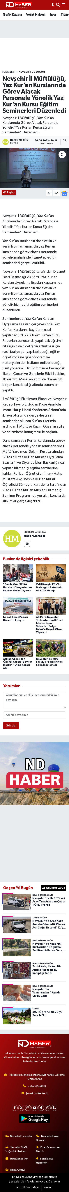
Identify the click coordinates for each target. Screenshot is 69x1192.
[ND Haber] (19, 5)
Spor (52, 14)
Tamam (47, 1187)
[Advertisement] (34, 842)
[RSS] (54, 1108)
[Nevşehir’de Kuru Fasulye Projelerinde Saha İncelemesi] (51, 647)
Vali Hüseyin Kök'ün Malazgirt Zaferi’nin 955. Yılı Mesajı (49, 587)
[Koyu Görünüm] (53, 5)
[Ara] (58, 5)
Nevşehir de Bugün (32, 72)
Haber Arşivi (17, 1170)
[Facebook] (15, 1108)
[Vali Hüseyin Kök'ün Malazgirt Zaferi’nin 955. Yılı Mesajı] (51, 573)
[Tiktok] (41, 1108)
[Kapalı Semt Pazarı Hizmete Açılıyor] (18, 605)
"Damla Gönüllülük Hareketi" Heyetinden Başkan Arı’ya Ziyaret (17, 587)
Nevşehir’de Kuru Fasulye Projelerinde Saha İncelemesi (49, 662)
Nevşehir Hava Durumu (47, 1138)
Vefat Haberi (35, 14)
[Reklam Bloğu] (34, 773)
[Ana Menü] (63, 5)
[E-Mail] (27, 544)
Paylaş (11, 192)
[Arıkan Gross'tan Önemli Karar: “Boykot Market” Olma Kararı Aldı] (18, 647)
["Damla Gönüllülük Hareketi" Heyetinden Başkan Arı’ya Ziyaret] (18, 573)
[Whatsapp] (48, 1108)
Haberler (8, 72)
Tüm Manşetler (19, 1158)
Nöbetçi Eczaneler (21, 1136)
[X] (21, 1108)
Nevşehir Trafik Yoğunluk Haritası (17, 1149)
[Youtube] (34, 1108)
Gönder (11, 725)
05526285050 (37, 1086)
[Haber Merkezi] (12, 538)
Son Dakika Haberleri (44, 1160)
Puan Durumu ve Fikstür (48, 1149)
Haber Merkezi (34, 535)
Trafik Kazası (12, 14)
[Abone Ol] (64, 193)
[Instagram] (28, 1108)
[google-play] (34, 1119)
